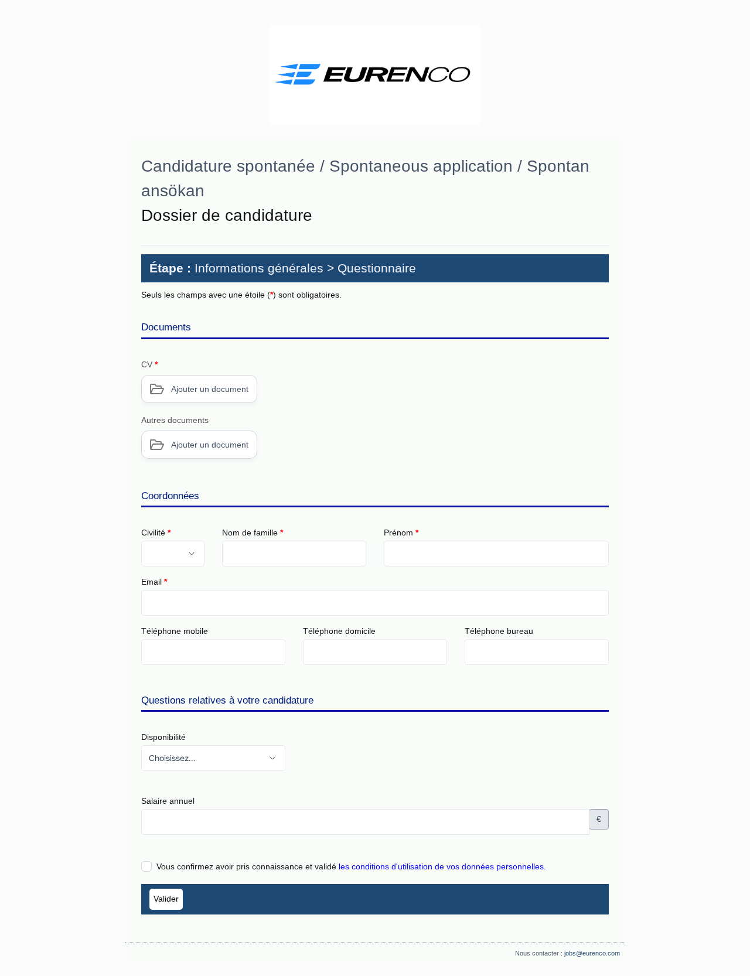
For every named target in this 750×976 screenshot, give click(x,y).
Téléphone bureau (499, 631)
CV (149, 364)
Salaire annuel (168, 801)
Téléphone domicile (339, 631)
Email (154, 581)
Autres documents (175, 420)
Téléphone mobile (174, 631)
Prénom (401, 532)
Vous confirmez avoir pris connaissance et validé (351, 866)
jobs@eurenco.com (592, 953)
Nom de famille (252, 532)
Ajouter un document (209, 389)
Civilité (156, 532)
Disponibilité (163, 737)
